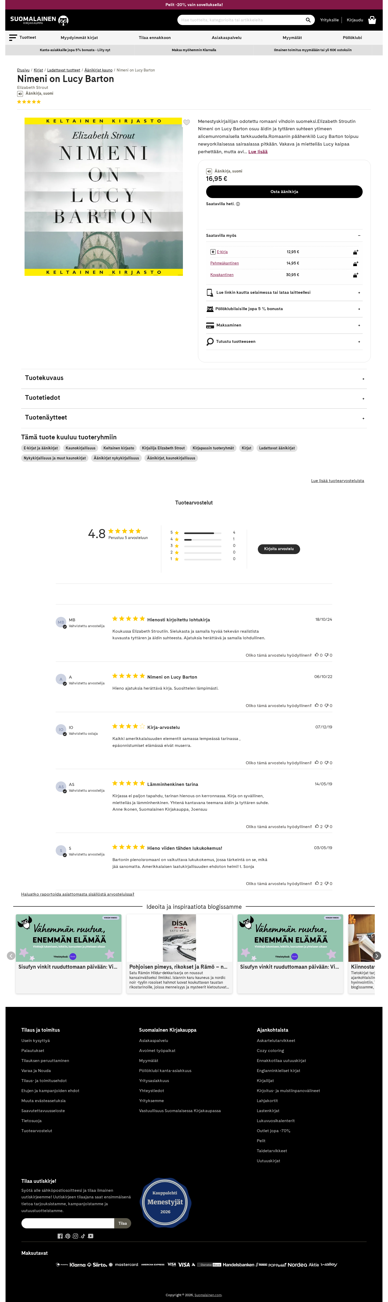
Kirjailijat (265, 1080)
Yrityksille (329, 19)
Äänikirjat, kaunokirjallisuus (171, 458)
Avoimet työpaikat (157, 1050)
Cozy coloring (270, 1050)
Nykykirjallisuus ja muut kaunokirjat (55, 458)
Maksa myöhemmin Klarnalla (194, 50)
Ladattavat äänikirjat (277, 448)
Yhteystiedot (151, 1090)
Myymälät (292, 37)
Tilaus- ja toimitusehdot (44, 1080)
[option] (75, 50)
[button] (22, 38)
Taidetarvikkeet (272, 1150)
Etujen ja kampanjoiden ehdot (50, 1090)
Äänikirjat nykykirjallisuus (116, 458)
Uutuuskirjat (268, 1160)
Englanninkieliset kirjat (278, 1070)
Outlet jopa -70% (273, 1130)
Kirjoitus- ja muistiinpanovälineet (288, 1090)
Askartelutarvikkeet (276, 1040)
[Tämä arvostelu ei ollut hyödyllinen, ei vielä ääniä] (326, 655)
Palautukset (32, 1050)
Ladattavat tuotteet (63, 70)
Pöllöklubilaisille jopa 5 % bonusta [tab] (249, 308)
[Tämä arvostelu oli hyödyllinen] (317, 826)
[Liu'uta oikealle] (377, 956)
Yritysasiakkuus (154, 1080)
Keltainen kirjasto (118, 448)
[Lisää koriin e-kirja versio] (355, 252)
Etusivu (23, 70)
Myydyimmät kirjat (79, 37)
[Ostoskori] (372, 19)
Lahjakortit (267, 1100)
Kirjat (38, 70)
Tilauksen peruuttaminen (45, 1060)
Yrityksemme (151, 1100)
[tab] (194, 379)
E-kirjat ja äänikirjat (41, 448)
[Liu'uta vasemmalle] (11, 956)
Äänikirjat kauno (98, 70)
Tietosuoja (31, 1120)
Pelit (261, 1140)
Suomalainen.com (208, 1295)
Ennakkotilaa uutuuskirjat (281, 1060)
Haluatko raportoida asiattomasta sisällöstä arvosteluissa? (77, 894)
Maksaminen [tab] (228, 325)
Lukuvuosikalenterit (276, 1120)
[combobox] (246, 20)
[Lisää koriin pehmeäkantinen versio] (355, 263)
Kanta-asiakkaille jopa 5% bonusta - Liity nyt (75, 50)
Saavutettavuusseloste (43, 1110)
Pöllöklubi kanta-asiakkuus (165, 1070)
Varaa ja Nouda (36, 1070)
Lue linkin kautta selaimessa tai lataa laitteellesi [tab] (263, 292)
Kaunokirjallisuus (81, 448)
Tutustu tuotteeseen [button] (235, 341)
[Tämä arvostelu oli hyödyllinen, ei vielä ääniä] (317, 655)
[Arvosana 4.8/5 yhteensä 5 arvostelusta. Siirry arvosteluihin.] (30, 101)
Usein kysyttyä (35, 1040)
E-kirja (222, 252)
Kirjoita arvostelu (279, 549)
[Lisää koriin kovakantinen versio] (355, 275)
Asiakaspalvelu (227, 37)
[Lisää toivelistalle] (186, 122)
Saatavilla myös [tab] (221, 235)
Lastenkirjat (268, 1110)
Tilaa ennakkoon (155, 37)
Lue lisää (258, 151)
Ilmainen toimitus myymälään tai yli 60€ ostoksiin (313, 50)
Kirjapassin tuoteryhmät (213, 448)
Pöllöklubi (352, 37)
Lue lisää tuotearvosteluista (337, 480)
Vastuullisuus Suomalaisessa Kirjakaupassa (180, 1110)
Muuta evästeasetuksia (43, 1100)
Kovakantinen (222, 275)
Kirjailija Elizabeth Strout (163, 448)
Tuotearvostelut (36, 1130)
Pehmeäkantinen (224, 263)
